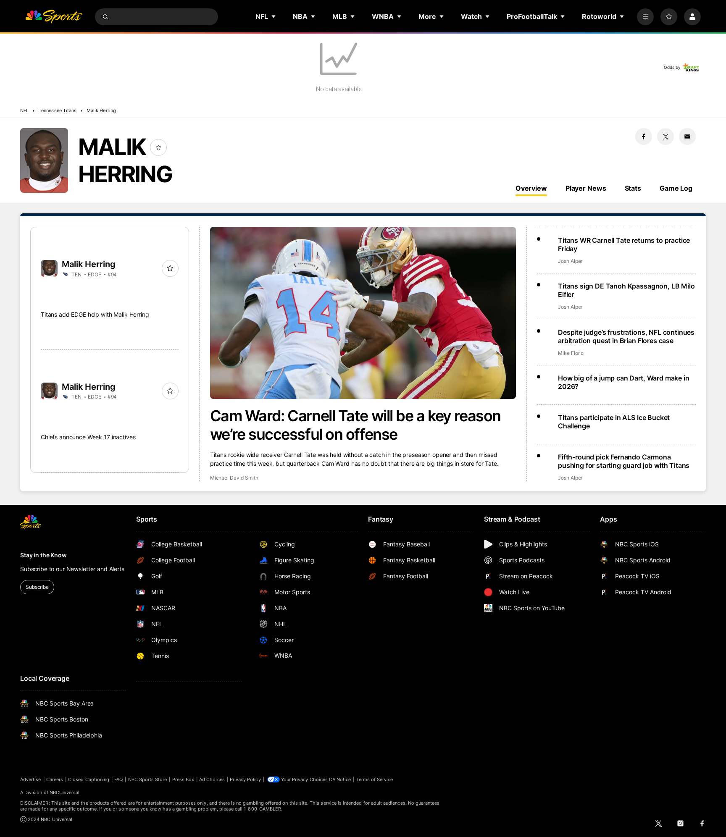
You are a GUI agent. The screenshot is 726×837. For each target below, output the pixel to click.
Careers (54, 779)
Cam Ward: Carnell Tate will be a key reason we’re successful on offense (355, 425)
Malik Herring (101, 110)
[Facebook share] (643, 136)
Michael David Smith (234, 478)
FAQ (118, 779)
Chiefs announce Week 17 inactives (88, 437)
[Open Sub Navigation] (273, 16)
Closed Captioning (88, 779)
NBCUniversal (65, 792)
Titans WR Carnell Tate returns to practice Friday (624, 244)
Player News (586, 188)
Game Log (676, 188)
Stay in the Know (43, 555)
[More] (645, 16)
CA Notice (340, 779)
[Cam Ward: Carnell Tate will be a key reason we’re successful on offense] (363, 313)
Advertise (30, 779)
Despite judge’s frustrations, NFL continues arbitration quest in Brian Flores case (626, 336)
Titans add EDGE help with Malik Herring (95, 314)
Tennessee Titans (57, 110)
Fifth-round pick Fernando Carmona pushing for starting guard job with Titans (623, 461)
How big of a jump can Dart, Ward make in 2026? (623, 382)
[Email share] (687, 136)
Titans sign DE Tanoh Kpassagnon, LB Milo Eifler (626, 290)
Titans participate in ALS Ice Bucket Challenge (614, 421)
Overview (531, 188)
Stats (633, 188)
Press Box (183, 779)
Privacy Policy (245, 779)
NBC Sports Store (147, 779)
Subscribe (37, 587)
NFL (24, 110)
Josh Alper (570, 261)
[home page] (53, 17)
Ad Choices (212, 779)
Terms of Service (374, 779)
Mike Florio (571, 353)
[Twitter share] (665, 136)
